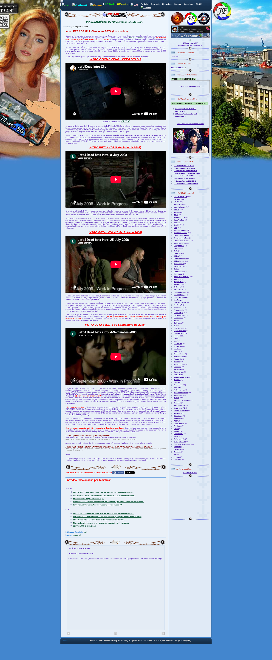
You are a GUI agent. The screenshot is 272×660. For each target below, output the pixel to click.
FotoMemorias (179, 310)
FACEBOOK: (176, 79)
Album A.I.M (178, 204)
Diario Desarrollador (181, 277)
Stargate (177, 413)
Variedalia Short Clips (182, 444)
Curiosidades (179, 271)
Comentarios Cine (180, 233)
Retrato (176, 398)
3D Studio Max (179, 199)
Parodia (177, 380)
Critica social (179, 264)
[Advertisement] (190, 497)
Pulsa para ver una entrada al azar (190, 124)
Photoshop (167, 4)
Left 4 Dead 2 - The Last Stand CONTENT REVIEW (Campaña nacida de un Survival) (107, 517)
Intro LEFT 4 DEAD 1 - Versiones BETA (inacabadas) (96, 31)
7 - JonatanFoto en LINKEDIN (185, 181)
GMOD (176, 320)
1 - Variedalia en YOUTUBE (184, 165)
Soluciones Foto (180, 405)
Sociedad (177, 403)
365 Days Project (180, 197)
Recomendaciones (181, 392)
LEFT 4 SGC (180, 111)
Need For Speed (180, 364)
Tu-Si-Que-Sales (180, 441)
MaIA (175, 351)
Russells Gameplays (182, 400)
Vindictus (177, 452)
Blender (177, 222)
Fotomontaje (178, 313)
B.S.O (176, 215)
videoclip (177, 447)
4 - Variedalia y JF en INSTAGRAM (187, 173)
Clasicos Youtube (180, 230)
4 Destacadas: (177, 103)
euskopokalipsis (180, 292)
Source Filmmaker (181, 410)
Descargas (178, 274)
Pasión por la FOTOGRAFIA (185, 109)
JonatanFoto (178, 333)
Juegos (75, 535)
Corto (176, 251)
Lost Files (177, 349)
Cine (175, 228)
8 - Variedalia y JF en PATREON (186, 183)
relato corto (178, 395)
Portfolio (144, 4)
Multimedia (178, 359)
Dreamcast (178, 284)
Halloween (178, 323)
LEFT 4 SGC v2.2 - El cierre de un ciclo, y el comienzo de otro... (99, 520)
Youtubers (177, 459)
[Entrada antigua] (68, 633)
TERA (176, 421)
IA (174, 325)
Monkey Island (179, 356)
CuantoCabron (179, 266)
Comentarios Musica (181, 240)
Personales (178, 385)
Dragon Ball (178, 282)
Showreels (155, 4)
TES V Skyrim (179, 423)
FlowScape (178, 300)
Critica (176, 256)
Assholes (177, 212)
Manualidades (179, 354)
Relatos (177, 4)
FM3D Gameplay (180, 302)
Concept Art (178, 248)
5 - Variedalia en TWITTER (183, 176)
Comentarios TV (180, 243)
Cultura (176, 269)
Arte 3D (176, 209)
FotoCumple (178, 305)
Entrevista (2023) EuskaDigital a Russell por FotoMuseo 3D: (97, 505)
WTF (175, 454)
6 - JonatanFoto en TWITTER (184, 178)
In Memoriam (179, 328)
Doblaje (176, 279)
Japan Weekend (180, 331)
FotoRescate (178, 318)
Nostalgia (177, 369)
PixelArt (177, 387)
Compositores (179, 246)
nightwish (177, 367)
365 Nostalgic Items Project (186, 114)
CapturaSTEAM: (201, 103)
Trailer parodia (179, 439)
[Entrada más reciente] (163, 633)
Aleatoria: (189, 103)
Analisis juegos (180, 207)
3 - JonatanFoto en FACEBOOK (185, 171)
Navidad (177, 361)
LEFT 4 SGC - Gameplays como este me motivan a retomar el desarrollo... (103, 492)
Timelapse (178, 426)
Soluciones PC (179, 408)
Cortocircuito (179, 253)
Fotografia (177, 307)
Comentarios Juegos (182, 235)
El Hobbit (177, 287)
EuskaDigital (178, 289)
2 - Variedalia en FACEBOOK (184, 168)
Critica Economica (181, 258)
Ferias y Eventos (180, 297)
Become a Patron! (190, 472)
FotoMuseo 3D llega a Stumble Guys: (88, 498)
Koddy (176, 338)
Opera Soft (178, 374)
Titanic (176, 429)
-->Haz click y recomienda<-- (190, 86)
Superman (177, 416)
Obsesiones (178, 372)
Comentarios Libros (181, 238)
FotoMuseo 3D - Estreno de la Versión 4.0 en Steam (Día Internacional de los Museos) (108, 502)
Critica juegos (179, 261)
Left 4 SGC (178, 346)
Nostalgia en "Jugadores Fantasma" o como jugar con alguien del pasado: (104, 495)
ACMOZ (176, 202)
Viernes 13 (178, 449)
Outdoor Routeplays (181, 377)
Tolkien (176, 431)
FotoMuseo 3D (180, 116)
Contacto (147, 8)
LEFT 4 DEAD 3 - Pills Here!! (84, 526)
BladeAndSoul (179, 220)
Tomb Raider (178, 434)
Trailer (176, 436)
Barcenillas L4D (180, 217)
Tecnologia (178, 418)
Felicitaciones (179, 295)
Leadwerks (178, 343)
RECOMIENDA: (189, 79)
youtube (177, 457)
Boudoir (177, 225)
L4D (80, 535)
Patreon (177, 382)
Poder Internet (179, 390)
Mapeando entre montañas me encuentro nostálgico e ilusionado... (101, 523)
